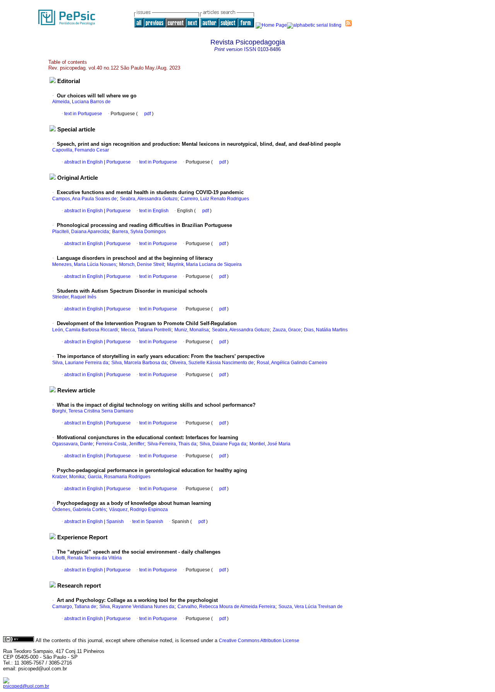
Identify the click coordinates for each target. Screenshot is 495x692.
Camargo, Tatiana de (74, 606)
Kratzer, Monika (68, 476)
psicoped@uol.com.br (26, 686)
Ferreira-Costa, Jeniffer (120, 444)
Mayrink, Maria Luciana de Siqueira (204, 264)
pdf (148, 113)
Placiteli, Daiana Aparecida (80, 231)
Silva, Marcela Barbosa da (139, 362)
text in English (154, 210)
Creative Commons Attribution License (259, 640)
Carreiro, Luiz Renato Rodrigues (215, 198)
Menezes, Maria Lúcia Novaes (84, 264)
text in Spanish (147, 521)
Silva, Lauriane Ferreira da (80, 362)
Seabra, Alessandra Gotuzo (149, 198)
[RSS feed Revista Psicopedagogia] (348, 23)
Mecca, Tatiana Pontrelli (146, 329)
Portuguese (118, 162)
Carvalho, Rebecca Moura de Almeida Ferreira (226, 606)
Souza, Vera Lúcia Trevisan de (310, 606)
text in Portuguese (83, 113)
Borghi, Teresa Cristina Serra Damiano (92, 411)
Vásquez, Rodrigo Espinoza (138, 509)
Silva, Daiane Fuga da (223, 444)
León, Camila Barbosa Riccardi (85, 329)
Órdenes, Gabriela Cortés (79, 509)
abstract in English (83, 162)
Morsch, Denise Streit (141, 264)
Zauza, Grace (287, 329)
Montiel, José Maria (269, 444)
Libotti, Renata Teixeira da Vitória (87, 558)
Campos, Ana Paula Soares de (84, 198)
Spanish (114, 521)
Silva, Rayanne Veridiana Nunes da (136, 606)
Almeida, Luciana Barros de (81, 101)
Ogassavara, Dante (72, 444)
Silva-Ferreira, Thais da (171, 444)
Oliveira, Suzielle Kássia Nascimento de (212, 362)
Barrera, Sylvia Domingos (139, 231)
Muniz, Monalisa (191, 329)
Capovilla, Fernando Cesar (80, 150)
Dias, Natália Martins (326, 329)
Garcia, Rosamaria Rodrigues (119, 476)
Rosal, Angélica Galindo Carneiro (292, 362)
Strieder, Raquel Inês (74, 297)
